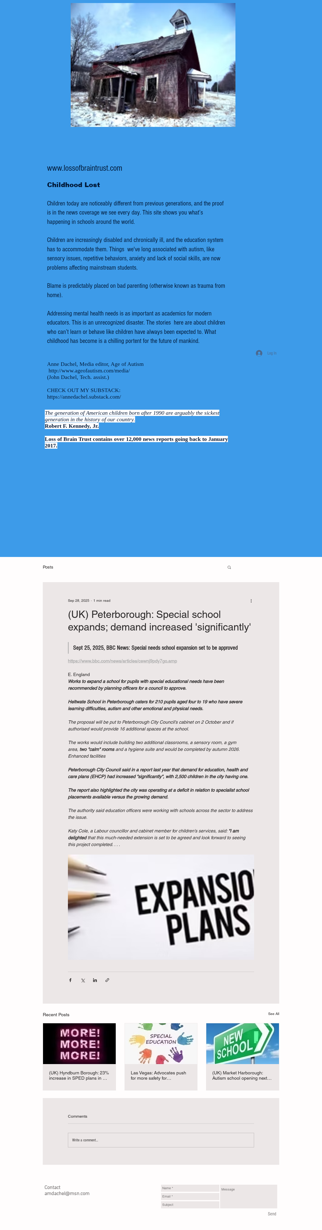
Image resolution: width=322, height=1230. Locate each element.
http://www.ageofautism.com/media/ (89, 370)
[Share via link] (107, 980)
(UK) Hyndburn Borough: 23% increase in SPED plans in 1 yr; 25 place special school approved (79, 1075)
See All (273, 1014)
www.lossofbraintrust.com (84, 168)
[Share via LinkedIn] (95, 980)
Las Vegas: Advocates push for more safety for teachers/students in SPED (158, 1075)
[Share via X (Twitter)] (82, 980)
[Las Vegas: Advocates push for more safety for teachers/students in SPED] (161, 1043)
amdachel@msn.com (67, 1194)
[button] (229, 567)
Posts (48, 567)
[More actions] (251, 601)
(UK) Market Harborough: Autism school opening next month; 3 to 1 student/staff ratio (239, 1075)
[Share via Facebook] (70, 980)
